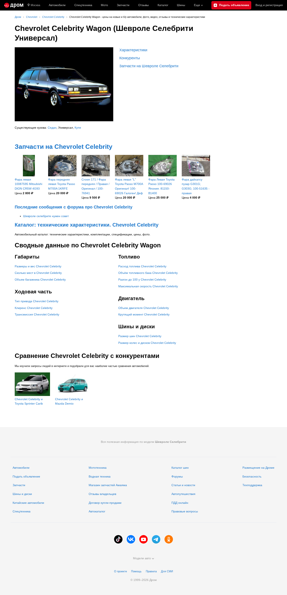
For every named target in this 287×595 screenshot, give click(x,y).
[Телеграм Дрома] (156, 539)
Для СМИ (167, 571)
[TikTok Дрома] (118, 539)
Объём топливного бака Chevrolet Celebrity (148, 272)
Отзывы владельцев (102, 494)
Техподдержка (252, 485)
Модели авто (142, 558)
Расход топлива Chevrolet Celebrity (142, 266)
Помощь (136, 571)
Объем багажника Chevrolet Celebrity (40, 279)
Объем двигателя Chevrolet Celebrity (143, 308)
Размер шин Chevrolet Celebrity (139, 336)
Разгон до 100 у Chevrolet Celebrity (142, 279)
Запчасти (123, 5)
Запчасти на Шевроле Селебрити (148, 66)
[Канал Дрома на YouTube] (143, 539)
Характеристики (133, 50)
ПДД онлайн (179, 502)
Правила (151, 571)
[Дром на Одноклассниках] (169, 539)
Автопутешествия (183, 494)
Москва (35, 5)
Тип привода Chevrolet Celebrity (36, 301)
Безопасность (251, 476)
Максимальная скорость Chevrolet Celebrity (148, 286)
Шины (181, 5)
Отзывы (143, 5)
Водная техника (100, 476)
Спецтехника (21, 511)
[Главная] (13, 5)
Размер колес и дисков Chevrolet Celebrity (147, 342)
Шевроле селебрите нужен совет (46, 216)
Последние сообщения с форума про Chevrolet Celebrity (73, 207)
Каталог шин (180, 467)
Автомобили (57, 5)
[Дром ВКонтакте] (131, 539)
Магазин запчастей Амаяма (108, 485)
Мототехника (98, 467)
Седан (52, 127)
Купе (78, 127)
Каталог (163, 5)
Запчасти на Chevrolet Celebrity (63, 146)
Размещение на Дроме (258, 467)
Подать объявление (26, 476)
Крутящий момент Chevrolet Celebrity (144, 314)
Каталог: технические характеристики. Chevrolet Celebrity (86, 225)
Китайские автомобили (28, 502)
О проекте (120, 571)
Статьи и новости (183, 485)
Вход (269, 5)
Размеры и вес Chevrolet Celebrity (38, 266)
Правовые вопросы (184, 511)
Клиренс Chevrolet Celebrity (34, 308)
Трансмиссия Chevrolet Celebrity (37, 314)
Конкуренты (129, 58)
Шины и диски (22, 494)
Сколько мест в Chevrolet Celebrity (38, 272)
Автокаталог (97, 511)
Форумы (177, 476)
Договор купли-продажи (105, 502)
